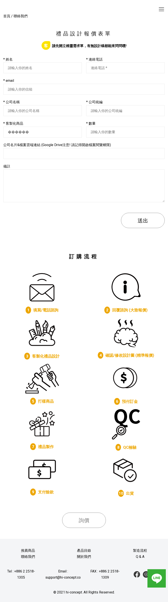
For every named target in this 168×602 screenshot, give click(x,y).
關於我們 (84, 557)
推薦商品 (28, 550)
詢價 (84, 520)
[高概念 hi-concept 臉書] (137, 574)
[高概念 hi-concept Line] (146, 574)
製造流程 (140, 550)
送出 (143, 221)
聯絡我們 (28, 557)
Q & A (140, 557)
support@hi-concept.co (63, 577)
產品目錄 (84, 550)
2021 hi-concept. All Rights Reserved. (86, 592)
